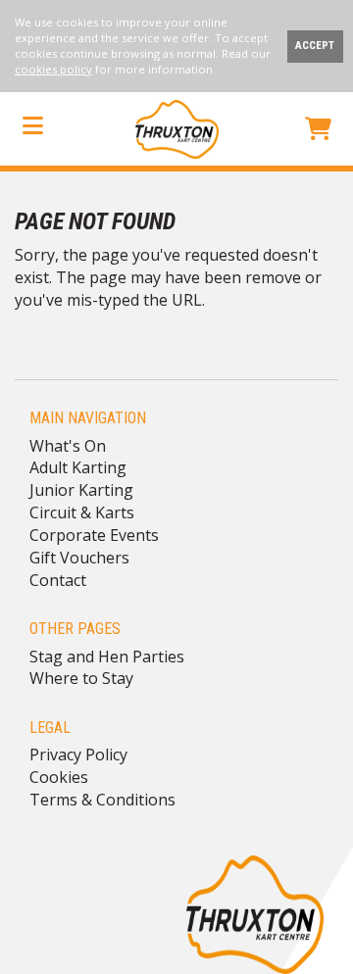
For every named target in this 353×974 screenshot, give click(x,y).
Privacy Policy (78, 754)
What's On (67, 446)
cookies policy (53, 69)
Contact (57, 580)
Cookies (58, 777)
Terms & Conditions (102, 799)
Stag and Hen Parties (106, 656)
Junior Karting (81, 490)
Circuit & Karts (81, 512)
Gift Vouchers (79, 557)
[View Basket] (318, 131)
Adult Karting (77, 467)
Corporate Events (94, 535)
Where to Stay (81, 678)
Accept (314, 45)
